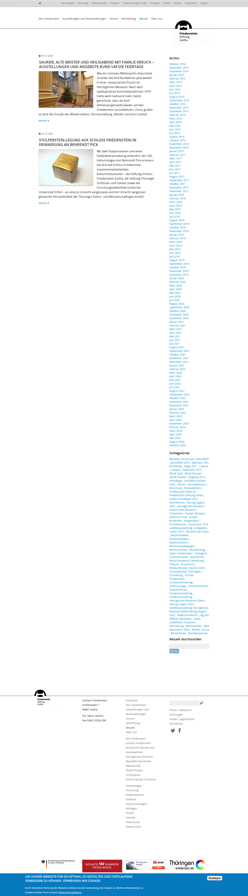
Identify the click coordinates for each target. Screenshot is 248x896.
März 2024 (175, 430)
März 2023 (175, 416)
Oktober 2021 (177, 354)
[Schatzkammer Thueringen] (102, 866)
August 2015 (176, 96)
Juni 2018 (175, 213)
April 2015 (175, 86)
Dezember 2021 (178, 361)
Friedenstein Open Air (182, 491)
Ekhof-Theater (177, 477)
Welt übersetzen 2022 (189, 627)
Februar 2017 (177, 155)
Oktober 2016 (177, 140)
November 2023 (179, 423)
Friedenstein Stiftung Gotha (186, 495)
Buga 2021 (190, 466)
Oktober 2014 (177, 64)
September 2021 (179, 351)
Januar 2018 (176, 194)
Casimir (203, 466)
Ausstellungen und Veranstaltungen (84, 18)
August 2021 (176, 347)
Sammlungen (67, 3)
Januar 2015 (176, 75)
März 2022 (175, 372)
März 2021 (175, 329)
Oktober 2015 (177, 104)
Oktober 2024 (177, 445)
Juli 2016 (174, 133)
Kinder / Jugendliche (181, 719)
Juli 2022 (174, 387)
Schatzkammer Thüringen (185, 571)
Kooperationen (99, 3)
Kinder (193, 517)
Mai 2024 (174, 438)
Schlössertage (177, 586)
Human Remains (195, 513)
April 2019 (175, 245)
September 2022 (179, 394)
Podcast (174, 564)
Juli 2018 (174, 216)
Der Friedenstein (49, 18)
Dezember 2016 (178, 147)
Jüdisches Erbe (178, 517)
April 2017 (175, 162)
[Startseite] (42, 2)
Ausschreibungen (136, 804)
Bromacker (175, 466)
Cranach (176, 470)
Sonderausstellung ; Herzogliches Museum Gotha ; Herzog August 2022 (187, 600)
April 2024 (175, 434)
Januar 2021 (176, 322)
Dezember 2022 (178, 405)
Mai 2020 (174, 292)
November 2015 (179, 107)
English (204, 3)
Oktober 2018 (177, 227)
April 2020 (175, 289)
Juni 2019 (175, 253)
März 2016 (175, 118)
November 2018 (179, 231)
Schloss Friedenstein (181, 576)
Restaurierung (178, 568)
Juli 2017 (174, 173)
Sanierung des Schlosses (141, 779)
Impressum (191, 3)
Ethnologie (175, 480)
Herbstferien (177, 502)
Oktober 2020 (177, 311)
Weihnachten (194, 626)
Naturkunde (133, 765)
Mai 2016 (174, 125)
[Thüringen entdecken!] (189, 865)
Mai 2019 (174, 249)
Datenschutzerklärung (69, 892)
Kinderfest (175, 520)
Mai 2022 (174, 380)
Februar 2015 (177, 78)
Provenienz (187, 564)
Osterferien (197, 557)
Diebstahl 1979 (192, 470)
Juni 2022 (175, 383)
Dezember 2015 (178, 111)
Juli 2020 (174, 300)
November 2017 (179, 187)
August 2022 (176, 391)
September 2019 (179, 263)
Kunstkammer (177, 524)
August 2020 (176, 303)
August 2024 (176, 441)
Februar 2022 (177, 369)
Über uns (156, 18)
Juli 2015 (174, 93)
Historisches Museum (182, 509)
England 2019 (196, 477)
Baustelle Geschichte (138, 761)
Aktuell (143, 18)
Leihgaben (200, 528)
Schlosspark (133, 775)
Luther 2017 (176, 531)
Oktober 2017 (177, 184)
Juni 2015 (175, 89)
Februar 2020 (177, 282)
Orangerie (201, 553)
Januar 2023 (176, 409)
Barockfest (202, 459)
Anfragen (155, 3)
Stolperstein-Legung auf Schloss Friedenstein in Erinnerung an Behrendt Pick (87, 142)
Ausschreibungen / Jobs (135, 3)
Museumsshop (178, 549)
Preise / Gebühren (180, 710)
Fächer (181, 484)
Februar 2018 (177, 198)
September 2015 (179, 100)
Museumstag (197, 549)
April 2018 (175, 205)
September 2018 (179, 223)
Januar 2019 (176, 234)
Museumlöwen (180, 535)
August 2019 (176, 260)
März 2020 (175, 285)
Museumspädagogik (181, 546)
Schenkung (176, 575)
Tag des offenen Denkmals (189, 616)
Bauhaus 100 (200, 462)
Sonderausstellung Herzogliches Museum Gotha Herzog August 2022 (189, 611)
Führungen (176, 714)
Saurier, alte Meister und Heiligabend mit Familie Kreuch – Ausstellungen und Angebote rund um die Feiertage (96, 64)
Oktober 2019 (177, 267)
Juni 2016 (175, 129)
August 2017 (176, 176)
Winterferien (178, 633)
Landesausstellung (180, 528)
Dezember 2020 (178, 318)
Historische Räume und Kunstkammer (140, 750)
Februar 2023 (177, 412)
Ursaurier (190, 622)
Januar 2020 (176, 278)
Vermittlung (128, 18)
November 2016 (179, 144)
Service (113, 18)
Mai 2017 (174, 165)
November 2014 (179, 67)
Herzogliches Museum (190, 506)
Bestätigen (215, 878)
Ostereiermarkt (178, 557)
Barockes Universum (181, 459)
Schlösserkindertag (181, 582)
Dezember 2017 (178, 191)
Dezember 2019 (178, 274)
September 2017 (179, 180)
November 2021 (179, 358)
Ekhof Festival (193, 473)
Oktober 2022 (177, 398)
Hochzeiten (176, 513)
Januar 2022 (176, 365)
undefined (175, 622)
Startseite (131, 700)
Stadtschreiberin (187, 615)
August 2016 (176, 136)
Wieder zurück (200, 629)
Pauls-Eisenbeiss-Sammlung (186, 560)
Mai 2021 (174, 336)
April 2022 (175, 376)
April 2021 (175, 332)
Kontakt (178, 3)
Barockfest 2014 (180, 462)
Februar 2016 (177, 115)
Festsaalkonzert (197, 484)
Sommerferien (178, 589)
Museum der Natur (197, 531)
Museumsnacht (178, 542)
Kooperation (191, 520)
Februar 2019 (177, 238)
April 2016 (175, 122)
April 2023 (175, 420)
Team (197, 618)
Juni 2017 (175, 169)
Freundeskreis (192, 488)
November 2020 (179, 314)
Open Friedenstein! (181, 553)
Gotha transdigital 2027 (183, 499)
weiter (43, 121)
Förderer (115, 3)
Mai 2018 (174, 209)
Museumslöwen (179, 539)
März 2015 (175, 82)
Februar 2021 (177, 325)
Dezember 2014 (178, 71)
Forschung (83, 3)
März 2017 (175, 158)
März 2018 (175, 202)
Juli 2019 (174, 256)
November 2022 (179, 401)
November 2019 (179, 271)
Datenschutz (133, 826)
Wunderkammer (198, 633)
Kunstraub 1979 (198, 524)
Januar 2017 (176, 151)
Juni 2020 (175, 296)
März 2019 (175, 242)
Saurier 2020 (196, 568)
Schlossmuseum (198, 586)
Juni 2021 (175, 340)
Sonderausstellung (180, 593)
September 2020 (179, 307)
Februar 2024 (177, 427)
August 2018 (176, 220)
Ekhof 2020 (176, 473)
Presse (166, 3)
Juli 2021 (174, 343)
